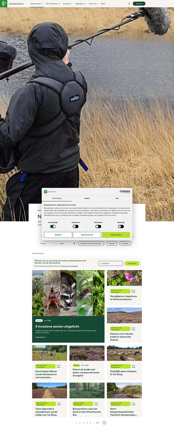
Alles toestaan (116, 235)
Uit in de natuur (52, 4)
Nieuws (113, 244)
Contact (139, 4)
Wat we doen (36, 4)
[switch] (76, 226)
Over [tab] (117, 198)
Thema (43, 243)
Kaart (103, 4)
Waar (62, 243)
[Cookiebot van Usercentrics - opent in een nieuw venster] (121, 191)
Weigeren (58, 235)
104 (98, 423)
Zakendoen (79, 4)
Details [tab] (87, 198)
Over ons (92, 4)
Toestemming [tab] (57, 198)
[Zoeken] (129, 3)
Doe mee (66, 4)
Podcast (126, 244)
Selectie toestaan (87, 235)
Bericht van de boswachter (91, 244)
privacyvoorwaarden (70, 266)
